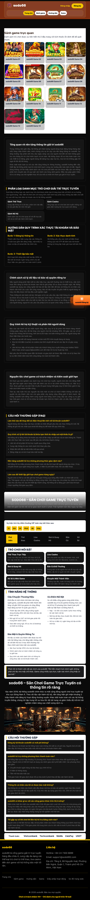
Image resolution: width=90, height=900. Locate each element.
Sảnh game (12, 33)
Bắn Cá (67, 539)
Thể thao (23, 539)
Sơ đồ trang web (76, 879)
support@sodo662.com (64, 857)
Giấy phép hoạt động (56, 879)
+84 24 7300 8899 (63, 853)
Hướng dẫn (31, 879)
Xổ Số (78, 539)
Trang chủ (6, 877)
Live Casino (37, 539)
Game (15, 59)
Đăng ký (77, 6)
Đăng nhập (65, 6)
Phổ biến (10, 539)
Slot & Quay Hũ (54, 539)
